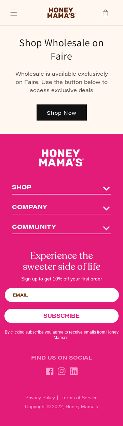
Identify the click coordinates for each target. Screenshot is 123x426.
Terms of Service (80, 397)
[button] (13, 12)
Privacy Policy (40, 397)
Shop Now (62, 112)
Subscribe (61, 315)
